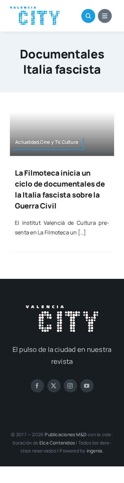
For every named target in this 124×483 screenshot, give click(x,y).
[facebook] (37, 385)
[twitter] (54, 385)
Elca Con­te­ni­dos (57, 443)
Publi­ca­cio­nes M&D (66, 434)
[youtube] (87, 385)
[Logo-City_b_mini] (62, 308)
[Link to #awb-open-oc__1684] (105, 16)
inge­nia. (95, 450)
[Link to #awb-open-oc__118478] (88, 16)
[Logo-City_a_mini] (35, 9)
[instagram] (70, 385)
